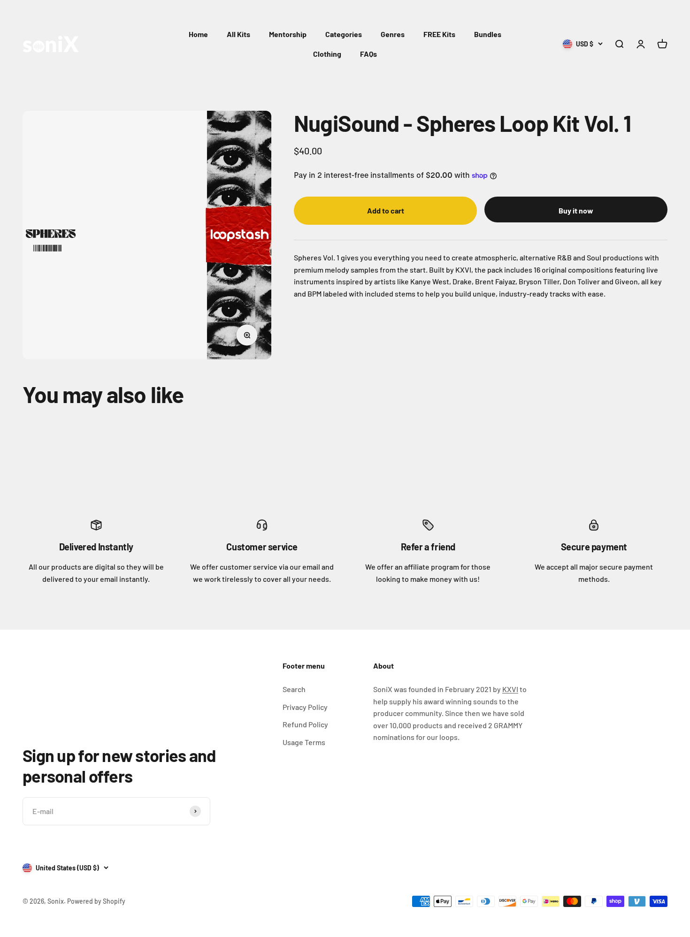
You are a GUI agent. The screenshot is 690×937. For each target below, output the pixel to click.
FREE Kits (439, 34)
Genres (393, 34)
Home (198, 34)
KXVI (510, 689)
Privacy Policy (305, 706)
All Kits (238, 34)
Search (294, 689)
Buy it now (576, 210)
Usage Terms (304, 742)
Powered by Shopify (96, 901)
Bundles (487, 34)
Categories (343, 34)
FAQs (368, 53)
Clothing (327, 53)
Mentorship (288, 34)
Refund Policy (305, 724)
